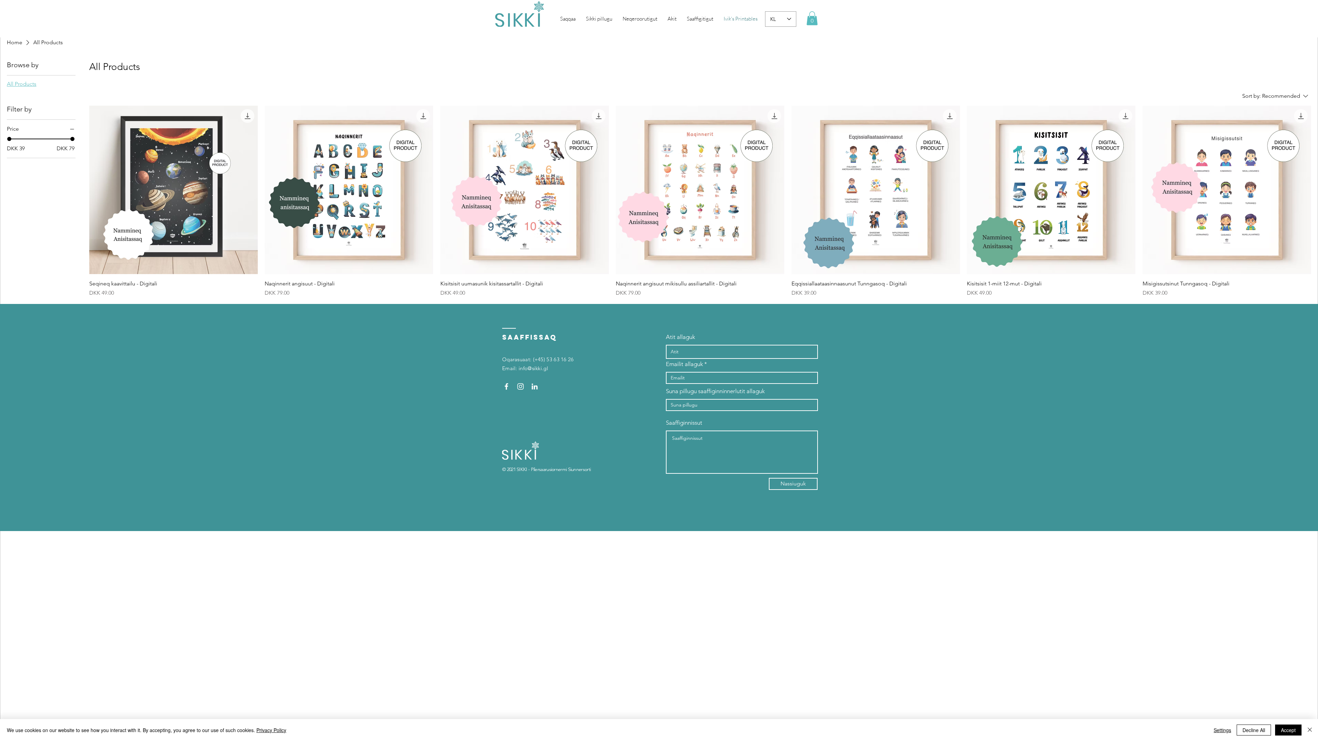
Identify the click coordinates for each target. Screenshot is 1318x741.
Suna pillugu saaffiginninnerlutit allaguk (715, 391)
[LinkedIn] (534, 386)
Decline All (1253, 730)
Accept (1288, 730)
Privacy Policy (271, 730)
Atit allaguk (680, 337)
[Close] (1310, 730)
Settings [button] (1222, 730)
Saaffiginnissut (684, 423)
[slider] (9, 139)
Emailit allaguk (684, 364)
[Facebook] (506, 386)
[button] (812, 18)
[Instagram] (520, 386)
